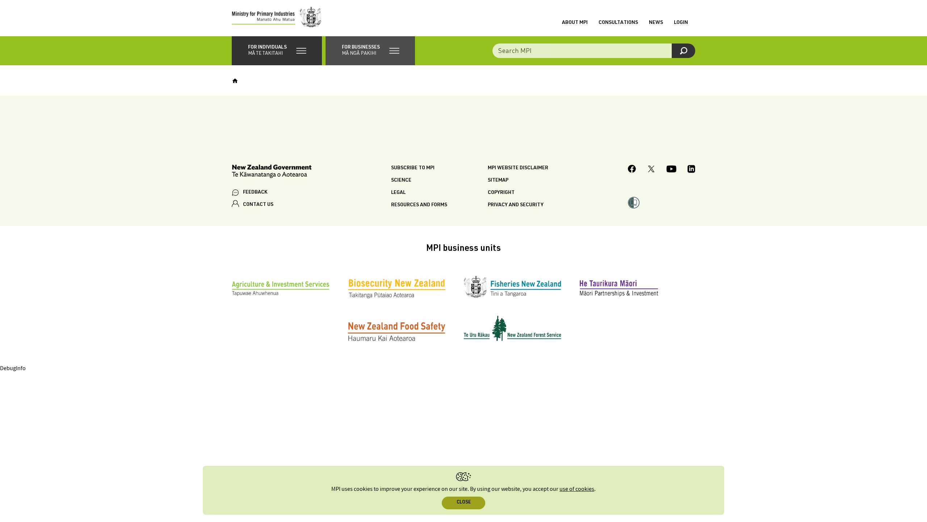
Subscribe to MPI (413, 168)
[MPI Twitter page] (651, 170)
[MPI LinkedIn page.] (691, 170)
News (656, 22)
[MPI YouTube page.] (671, 170)
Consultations (618, 22)
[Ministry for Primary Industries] (277, 18)
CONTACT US (258, 204)
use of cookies (576, 489)
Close (464, 502)
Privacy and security (516, 205)
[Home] (235, 81)
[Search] (683, 51)
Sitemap (498, 180)
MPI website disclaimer (518, 168)
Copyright (501, 192)
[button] (277, 50)
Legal (398, 192)
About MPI (575, 22)
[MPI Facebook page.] (632, 170)
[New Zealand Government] (271, 172)
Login (681, 22)
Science (401, 180)
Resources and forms (419, 205)
